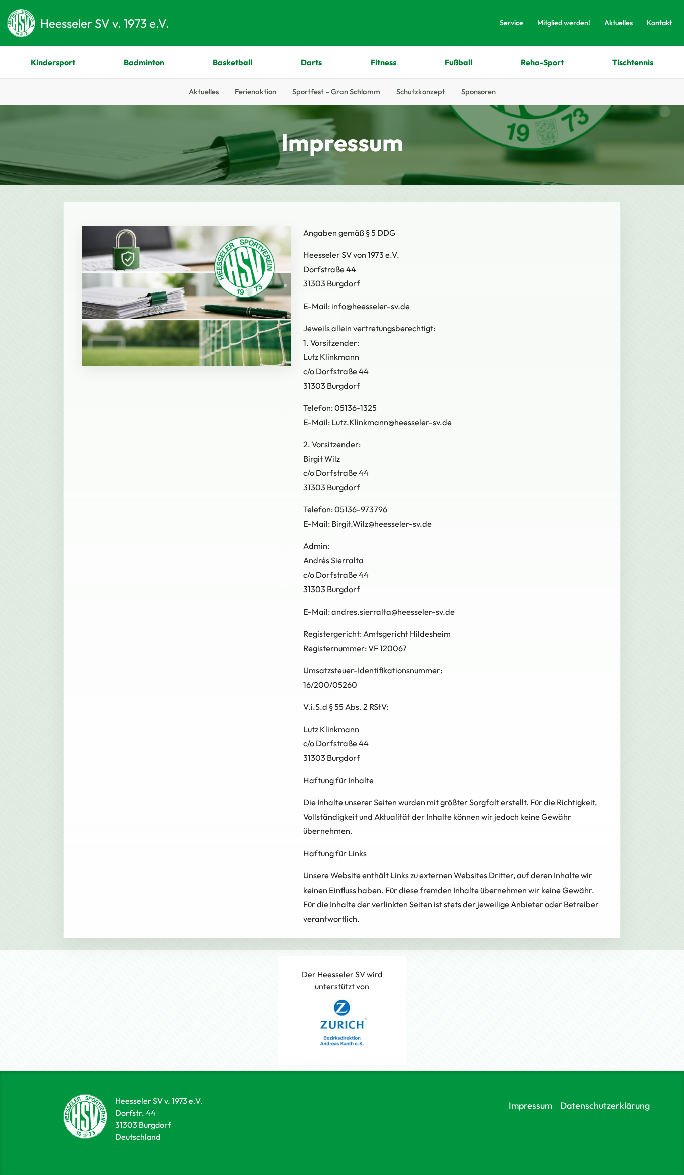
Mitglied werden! (563, 22)
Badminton (144, 62)
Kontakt (659, 22)
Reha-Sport (542, 62)
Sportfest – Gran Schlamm (336, 91)
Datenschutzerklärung (605, 1105)
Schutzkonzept (420, 91)
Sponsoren (478, 91)
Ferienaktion (255, 91)
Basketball (232, 62)
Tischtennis (632, 62)
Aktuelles (618, 22)
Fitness (383, 62)
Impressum (530, 1105)
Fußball (458, 62)
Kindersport (53, 62)
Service (511, 22)
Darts (311, 62)
